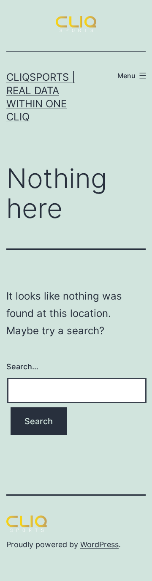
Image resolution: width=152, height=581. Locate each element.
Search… (22, 366)
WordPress (99, 544)
